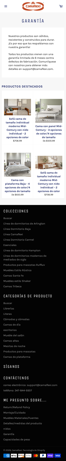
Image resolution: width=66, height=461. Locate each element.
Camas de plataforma (16, 356)
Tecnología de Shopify (34, 450)
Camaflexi (17, 450)
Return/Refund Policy (16, 407)
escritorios (10, 330)
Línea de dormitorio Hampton (21, 250)
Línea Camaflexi (13, 234)
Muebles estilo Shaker (17, 281)
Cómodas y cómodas (16, 319)
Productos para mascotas (19, 351)
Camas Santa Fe (13, 275)
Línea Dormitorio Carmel (18, 239)
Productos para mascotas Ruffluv (24, 264)
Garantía (8, 434)
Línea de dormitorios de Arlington (24, 223)
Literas (7, 313)
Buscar (7, 218)
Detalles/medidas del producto (22, 423)
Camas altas (11, 340)
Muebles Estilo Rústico (17, 270)
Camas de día (11, 324)
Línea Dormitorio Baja (17, 228)
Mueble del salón (13, 335)
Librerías (8, 308)
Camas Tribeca (12, 286)
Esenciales (9, 245)
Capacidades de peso (16, 439)
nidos (6, 428)
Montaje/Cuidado (14, 412)
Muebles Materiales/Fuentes (20, 418)
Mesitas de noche (14, 346)
